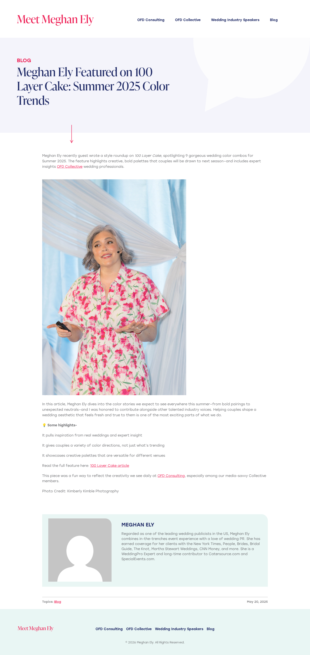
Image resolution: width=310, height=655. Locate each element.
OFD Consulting (150, 20)
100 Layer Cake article (109, 466)
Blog (274, 20)
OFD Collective (188, 20)
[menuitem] (151, 19)
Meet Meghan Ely (55, 19)
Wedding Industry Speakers (235, 20)
